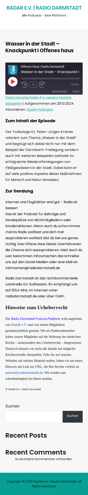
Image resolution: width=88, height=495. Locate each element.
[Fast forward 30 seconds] (45, 84)
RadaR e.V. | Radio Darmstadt (44, 7)
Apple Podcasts (39, 109)
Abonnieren (59, 91)
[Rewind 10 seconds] (24, 84)
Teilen (76, 91)
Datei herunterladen (22, 97)
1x (33, 84)
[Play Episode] (12, 81)
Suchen (12, 406)
